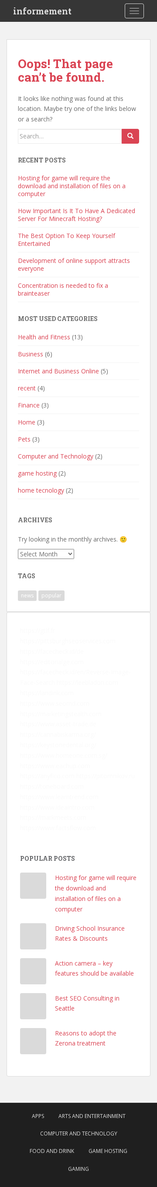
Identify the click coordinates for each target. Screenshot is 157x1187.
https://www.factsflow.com (58, 828)
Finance (29, 405)
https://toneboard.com (52, 786)
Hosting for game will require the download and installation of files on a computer (72, 186)
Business (30, 354)
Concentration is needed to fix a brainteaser (63, 289)
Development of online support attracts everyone (74, 264)
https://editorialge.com (52, 662)
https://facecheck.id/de (52, 651)
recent (27, 388)
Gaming (78, 1169)
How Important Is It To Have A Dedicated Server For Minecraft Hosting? (76, 215)
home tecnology (41, 490)
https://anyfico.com (47, 776)
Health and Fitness (44, 337)
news (27, 595)
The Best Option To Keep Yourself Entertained (66, 239)
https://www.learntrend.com (59, 797)
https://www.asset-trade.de (58, 724)
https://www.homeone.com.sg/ (63, 755)
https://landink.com (47, 693)
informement (42, 11)
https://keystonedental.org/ (58, 745)
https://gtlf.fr (37, 630)
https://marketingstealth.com (61, 714)
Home (26, 422)
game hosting (37, 473)
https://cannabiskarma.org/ (58, 734)
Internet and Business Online (58, 371)
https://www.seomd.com (54, 703)
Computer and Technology (55, 456)
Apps (38, 1116)
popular (51, 595)
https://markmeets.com (53, 817)
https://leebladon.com (87, 682)
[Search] (130, 136)
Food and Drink (52, 1151)
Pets (24, 439)
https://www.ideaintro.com (57, 807)
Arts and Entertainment (92, 1116)
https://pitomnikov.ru (105, 776)
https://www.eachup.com (55, 766)
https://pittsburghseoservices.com (68, 641)
